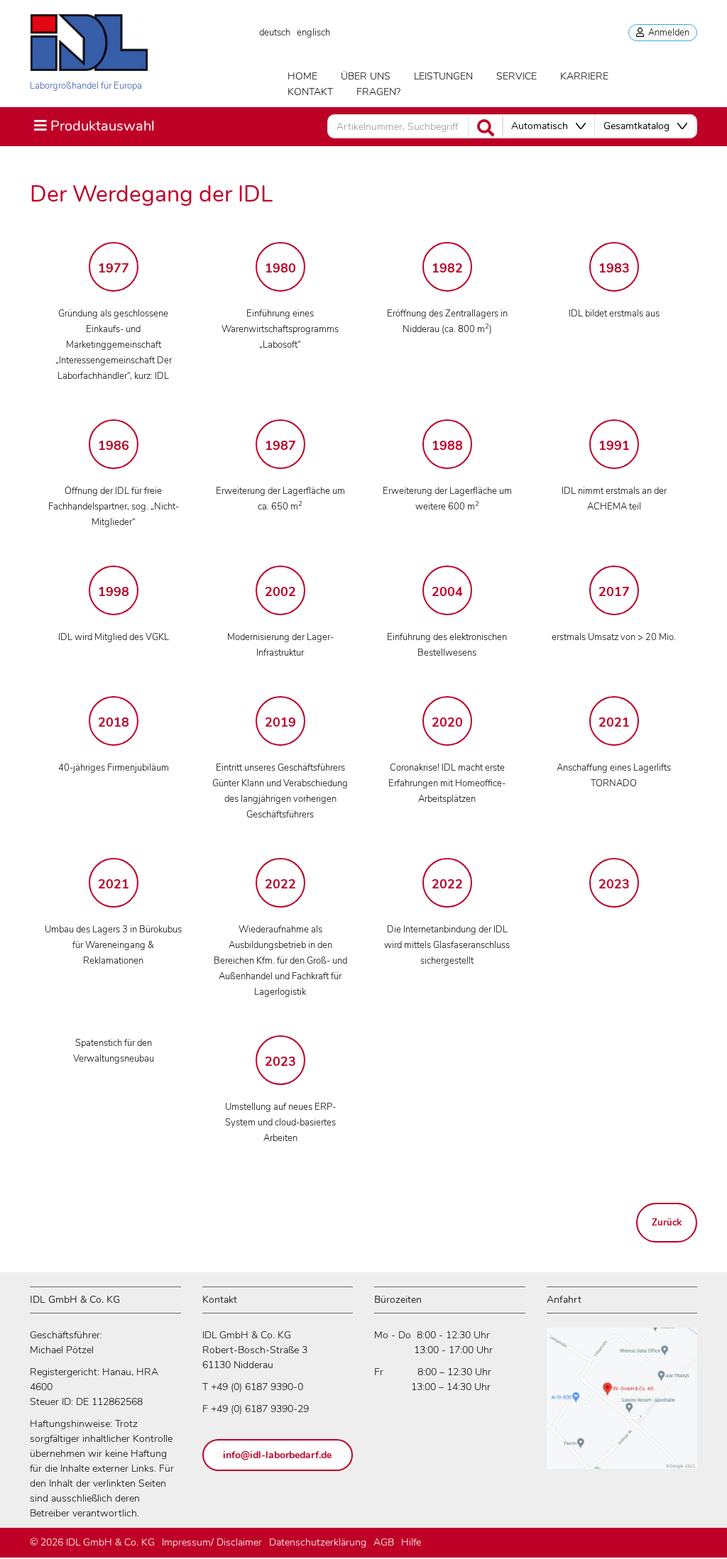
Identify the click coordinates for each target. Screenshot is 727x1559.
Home (302, 76)
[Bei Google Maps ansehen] (622, 1404)
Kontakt (310, 92)
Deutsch (274, 32)
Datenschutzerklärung (317, 1542)
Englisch (313, 32)
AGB (383, 1542)
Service (516, 76)
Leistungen (443, 76)
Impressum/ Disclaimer (212, 1542)
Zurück (667, 1222)
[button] (548, 126)
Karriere (584, 76)
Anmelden (666, 32)
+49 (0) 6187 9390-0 (257, 1387)
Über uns (365, 76)
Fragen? (378, 92)
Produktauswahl (94, 126)
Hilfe (411, 1542)
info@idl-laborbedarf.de (277, 1455)
